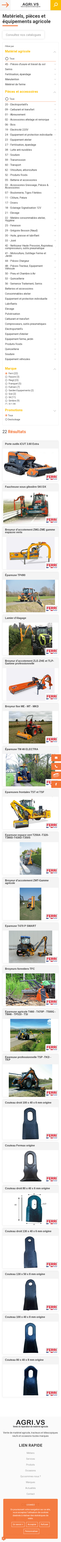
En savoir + (18, 1524)
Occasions (30, 1470)
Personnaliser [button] (31, 1531)
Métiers (30, 1453)
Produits (30, 1464)
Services (30, 1459)
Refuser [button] (44, 1524)
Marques (30, 1482)
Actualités (30, 1488)
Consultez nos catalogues (23, 35)
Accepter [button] (32, 1524)
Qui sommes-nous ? (30, 1476)
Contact (31, 1494)
